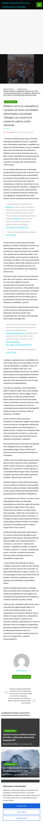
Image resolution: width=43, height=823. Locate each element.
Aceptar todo (21, 806)
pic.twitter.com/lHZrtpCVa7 (17, 227)
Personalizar (21, 812)
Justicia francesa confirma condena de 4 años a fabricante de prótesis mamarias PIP (19, 737)
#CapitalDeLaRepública (15, 333)
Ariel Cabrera (12, 132)
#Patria (16, 218)
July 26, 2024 (11, 235)
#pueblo (9, 207)
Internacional (22, 89)
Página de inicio (8, 89)
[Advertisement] (21, 32)
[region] (21, 802)
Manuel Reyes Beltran (11, 744)
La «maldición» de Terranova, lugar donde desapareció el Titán (19, 769)
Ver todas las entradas (21, 677)
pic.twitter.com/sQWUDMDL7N (19, 345)
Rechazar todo (21, 818)
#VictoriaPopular (12, 342)
